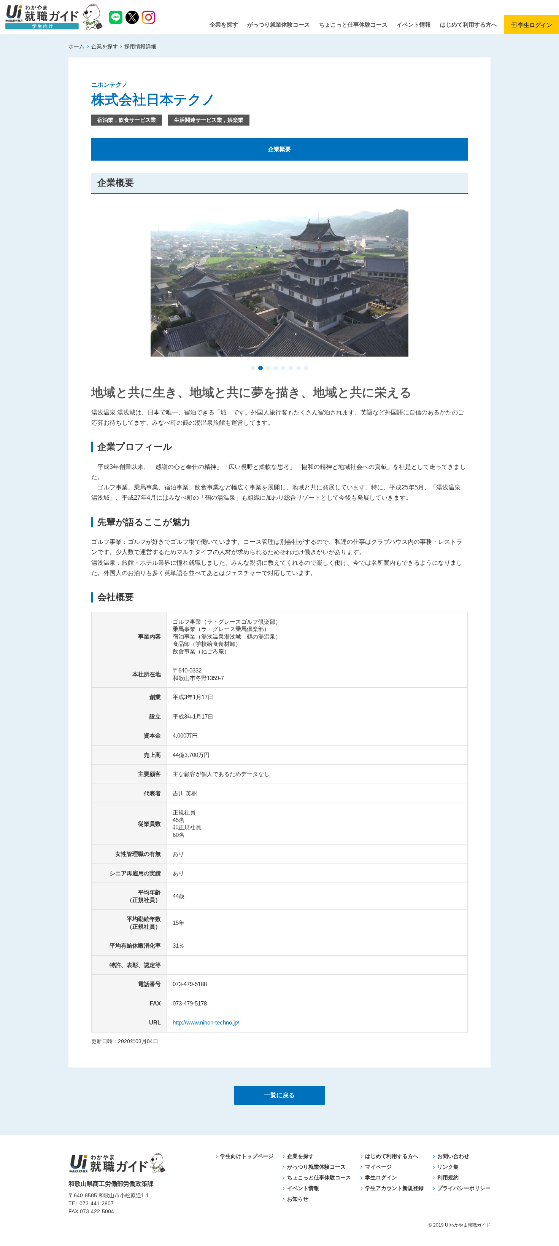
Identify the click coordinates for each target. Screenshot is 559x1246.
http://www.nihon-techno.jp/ (206, 1022)
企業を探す (104, 46)
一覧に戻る (279, 1095)
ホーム (76, 46)
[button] (253, 369)
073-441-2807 (96, 1203)
